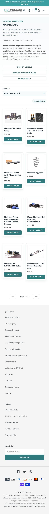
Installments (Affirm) (14, 368)
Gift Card (8, 381)
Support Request (12, 330)
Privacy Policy (11, 435)
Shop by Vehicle (24, 67)
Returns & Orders (12, 317)
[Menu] (43, 10)
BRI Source (25, 492)
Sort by (6, 89)
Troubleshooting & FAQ (14, 343)
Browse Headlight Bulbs (24, 73)
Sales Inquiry (10, 324)
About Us (9, 374)
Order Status (10, 362)
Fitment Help (24, 79)
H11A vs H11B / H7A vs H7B (16, 355)
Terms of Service (12, 429)
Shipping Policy (11, 410)
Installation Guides (13, 336)
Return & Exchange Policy (16, 416)
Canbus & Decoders (13, 349)
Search (8, 393)
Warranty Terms (11, 422)
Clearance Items (12, 387)
